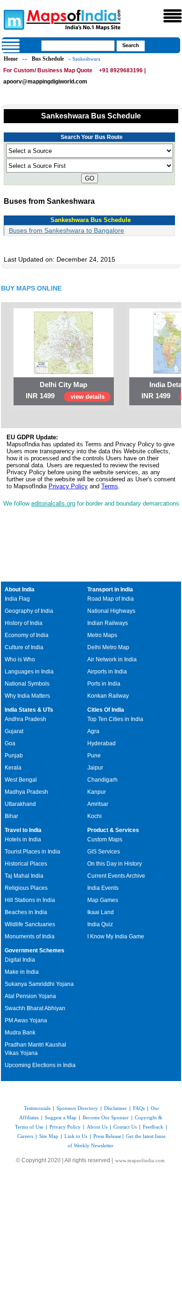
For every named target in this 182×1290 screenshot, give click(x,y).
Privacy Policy (68, 486)
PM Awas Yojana (26, 1020)
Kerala (13, 767)
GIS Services (103, 851)
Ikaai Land (100, 912)
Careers (25, 1136)
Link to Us (75, 1136)
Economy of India (27, 635)
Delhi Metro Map (108, 647)
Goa (10, 743)
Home (11, 58)
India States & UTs (29, 710)
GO (89, 178)
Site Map (48, 1136)
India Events (103, 888)
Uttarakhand (20, 804)
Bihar (11, 816)
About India (20, 589)
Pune (94, 755)
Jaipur (95, 767)
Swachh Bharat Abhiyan (35, 1008)
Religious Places (26, 888)
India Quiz (100, 924)
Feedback (153, 1127)
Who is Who (20, 659)
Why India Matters (27, 696)
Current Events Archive (116, 876)
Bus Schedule (48, 58)
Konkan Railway (108, 696)
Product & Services (113, 830)
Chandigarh (102, 780)
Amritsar (97, 804)
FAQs (139, 1108)
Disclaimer (115, 1108)
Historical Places (26, 863)
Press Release (107, 1136)
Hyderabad (101, 743)
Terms (109, 486)
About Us (97, 1127)
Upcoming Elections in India (40, 1065)
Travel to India (23, 830)
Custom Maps (104, 839)
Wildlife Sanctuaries (30, 924)
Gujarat (14, 731)
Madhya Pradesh (26, 792)
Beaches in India (26, 912)
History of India (23, 623)
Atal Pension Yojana (30, 996)
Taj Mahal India (24, 876)
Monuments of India (30, 936)
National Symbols (27, 683)
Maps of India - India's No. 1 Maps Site (12, 19)
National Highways (111, 611)
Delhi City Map (63, 384)
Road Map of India (110, 599)
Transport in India (110, 589)
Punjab (14, 755)
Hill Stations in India (30, 900)
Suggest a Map (61, 1117)
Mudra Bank (20, 1032)
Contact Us (125, 1127)
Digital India (20, 960)
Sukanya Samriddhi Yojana (39, 984)
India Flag (17, 599)
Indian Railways (107, 623)
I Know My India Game (115, 936)
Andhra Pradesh (25, 719)
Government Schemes (34, 950)
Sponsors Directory (77, 1108)
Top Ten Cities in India (115, 719)
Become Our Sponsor (106, 1117)
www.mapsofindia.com (140, 1160)
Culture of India (24, 647)
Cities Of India (105, 710)
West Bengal (21, 780)
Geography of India (29, 611)
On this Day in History (114, 863)
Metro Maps (102, 635)
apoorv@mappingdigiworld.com (45, 81)
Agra (93, 731)
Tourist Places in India (32, 851)
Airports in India (107, 671)
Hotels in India (23, 839)
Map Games (102, 900)
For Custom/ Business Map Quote (47, 70)
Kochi (94, 816)
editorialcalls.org (53, 503)
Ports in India (103, 683)
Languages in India (29, 671)
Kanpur (96, 792)
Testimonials (37, 1108)
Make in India (22, 972)
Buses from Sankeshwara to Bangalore (66, 230)
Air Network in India (112, 659)
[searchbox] (78, 45)
